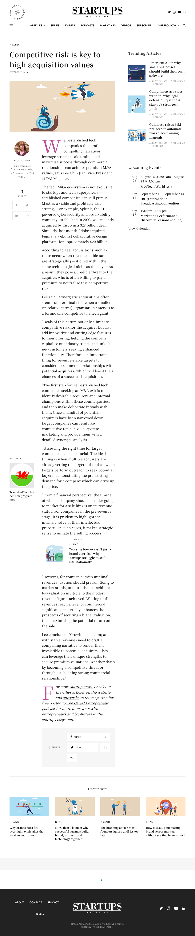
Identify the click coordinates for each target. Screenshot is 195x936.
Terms (40, 914)
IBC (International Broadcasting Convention (160, 201)
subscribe (71, 697)
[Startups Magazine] (98, 12)
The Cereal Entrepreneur (87, 702)
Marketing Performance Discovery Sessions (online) (161, 218)
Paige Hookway (22, 161)
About (19, 902)
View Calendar (139, 228)
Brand (14, 45)
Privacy (53, 902)
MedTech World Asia (156, 186)
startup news (81, 686)
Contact (36, 902)
